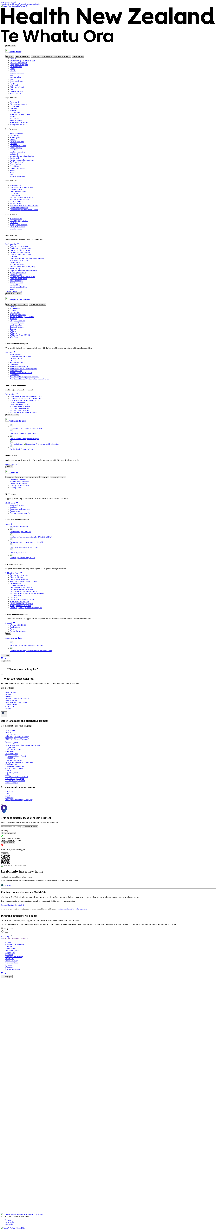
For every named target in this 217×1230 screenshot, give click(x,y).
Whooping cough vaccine (19, 221)
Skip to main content (8, 2)
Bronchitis (13, 108)
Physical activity (16, 164)
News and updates (12, 951)
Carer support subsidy (18, 402)
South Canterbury (16, 325)
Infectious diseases (16, 81)
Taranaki (13, 329)
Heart (12, 79)
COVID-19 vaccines (17, 227)
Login (5, 658)
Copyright (9, 1224)
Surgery (13, 116)
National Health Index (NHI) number (23, 412)
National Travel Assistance (19, 410)
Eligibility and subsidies (37, 304)
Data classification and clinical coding (23, 591)
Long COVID (15, 106)
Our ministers (15, 511)
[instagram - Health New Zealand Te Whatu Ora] (2, 983)
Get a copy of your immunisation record (24, 210)
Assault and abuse (16, 283)
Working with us (16, 488)
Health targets (10, 503)
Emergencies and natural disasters (22, 156)
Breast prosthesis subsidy (19, 404)
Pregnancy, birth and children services (23, 271)
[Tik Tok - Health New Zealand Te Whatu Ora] (2, 1209)
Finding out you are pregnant (20, 248)
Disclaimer (9, 967)
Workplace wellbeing (17, 176)
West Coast (14, 337)
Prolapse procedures (17, 142)
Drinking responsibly (17, 152)
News (7, 524)
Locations (8, 965)
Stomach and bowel (17, 91)
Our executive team (17, 505)
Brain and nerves (16, 67)
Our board (13, 507)
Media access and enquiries (19, 602)
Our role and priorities (18, 479)
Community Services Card (19, 408)
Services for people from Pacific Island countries (27, 398)
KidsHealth (7, 885)
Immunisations (47, 56)
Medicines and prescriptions (20, 114)
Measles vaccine (16, 185)
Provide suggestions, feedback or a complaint (26, 608)
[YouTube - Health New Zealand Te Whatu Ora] (2, 1206)
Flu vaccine (14, 223)
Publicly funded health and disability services (26, 396)
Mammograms (15, 138)
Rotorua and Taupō (17, 323)
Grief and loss (15, 285)
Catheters (13, 144)
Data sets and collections (18, 575)
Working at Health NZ (18, 625)
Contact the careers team (18, 631)
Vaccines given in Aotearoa (19, 199)
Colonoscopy (14, 136)
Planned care (14, 375)
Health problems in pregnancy (20, 252)
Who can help (10, 394)
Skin (11, 89)
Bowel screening (16, 189)
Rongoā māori (15, 118)
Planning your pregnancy (19, 246)
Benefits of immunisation (19, 208)
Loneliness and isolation (18, 287)
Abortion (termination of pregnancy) (23, 266)
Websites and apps (12, 963)
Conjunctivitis (15, 112)
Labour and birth (16, 262)
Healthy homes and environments (22, 160)
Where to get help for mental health (22, 277)
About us (9, 467)
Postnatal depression (17, 264)
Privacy (8, 1220)
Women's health (15, 93)
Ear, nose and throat (17, 73)
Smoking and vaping (17, 168)
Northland (13, 319)
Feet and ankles (15, 77)
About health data (16, 577)
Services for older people (19, 367)
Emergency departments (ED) (20, 356)
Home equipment (16, 120)
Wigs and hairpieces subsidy (20, 406)
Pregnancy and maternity (62, 56)
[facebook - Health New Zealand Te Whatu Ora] (2, 980)
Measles (13, 110)
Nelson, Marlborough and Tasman (22, 317)
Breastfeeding (15, 268)
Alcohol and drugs (16, 281)
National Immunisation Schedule (21, 197)
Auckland (13, 306)
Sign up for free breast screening (21, 187)
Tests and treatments (22, 56)
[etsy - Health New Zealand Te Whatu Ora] (108, 1203)
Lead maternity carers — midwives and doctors (27, 258)
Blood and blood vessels (18, 63)
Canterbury (14, 311)
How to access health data (19, 579)
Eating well (14, 154)
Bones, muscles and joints (19, 65)
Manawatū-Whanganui (18, 315)
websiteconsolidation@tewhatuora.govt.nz (71, 909)
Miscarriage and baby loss (19, 260)
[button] (4, 933)
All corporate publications (19, 526)
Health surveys (15, 583)
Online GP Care (11, 464)
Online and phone (12, 415)
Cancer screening (16, 148)
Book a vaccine (15, 204)
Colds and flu (15, 102)
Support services (16, 371)
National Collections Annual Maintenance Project (27, 593)
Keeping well (36, 56)
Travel (12, 172)
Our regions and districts (18, 483)
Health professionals (32, 4)
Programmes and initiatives (19, 481)
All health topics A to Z (13, 291)
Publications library (32, 477)
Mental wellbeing (78, 56)
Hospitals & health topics (10, 4)
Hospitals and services (13, 294)
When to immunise (16, 201)
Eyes (11, 75)
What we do (10, 477)
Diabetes (13, 71)
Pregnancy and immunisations (20, 254)
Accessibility (10, 1222)
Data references (15, 595)
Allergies (13, 59)
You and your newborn (18, 273)
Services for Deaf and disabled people (23, 369)
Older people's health (17, 87)
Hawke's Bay (15, 313)
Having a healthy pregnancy (20, 250)
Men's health (14, 85)
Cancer (12, 69)
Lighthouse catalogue (17, 585)
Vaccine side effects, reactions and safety (24, 206)
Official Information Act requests (21, 604)
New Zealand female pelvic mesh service (24, 377)
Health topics (10, 46)
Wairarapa (13, 333)
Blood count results (17, 133)
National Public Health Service (21, 373)
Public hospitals (15, 354)
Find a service (22, 304)
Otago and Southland (17, 321)
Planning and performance (19, 485)
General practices (16, 358)
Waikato (13, 331)
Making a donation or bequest (20, 606)
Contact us (54, 477)
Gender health (15, 158)
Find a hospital (11, 304)
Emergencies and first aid (19, 125)
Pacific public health (17, 162)
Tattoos (12, 170)
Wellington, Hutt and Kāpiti (20, 335)
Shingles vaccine (16, 229)
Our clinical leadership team (20, 509)
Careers (22, 4)
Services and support (12, 969)
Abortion (13, 140)
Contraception (15, 193)
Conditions (9, 56)
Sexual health (15, 166)
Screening (13, 256)
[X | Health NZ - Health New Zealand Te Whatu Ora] (2, 1212)
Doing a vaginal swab (18, 191)
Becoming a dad (16, 275)
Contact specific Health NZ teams (22, 600)
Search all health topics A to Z (11, 905)
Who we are (20, 477)
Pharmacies (14, 365)
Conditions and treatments (14, 944)
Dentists (13, 360)
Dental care (14, 150)
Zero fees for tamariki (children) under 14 (24, 400)
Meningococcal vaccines (18, 225)
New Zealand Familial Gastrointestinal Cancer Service (29, 379)
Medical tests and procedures (20, 122)
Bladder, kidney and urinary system (22, 61)
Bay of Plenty (15, 309)
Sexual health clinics (17, 362)
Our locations (15, 627)
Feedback (9, 352)
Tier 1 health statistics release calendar (23, 581)
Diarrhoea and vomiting (18, 104)
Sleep (12, 174)
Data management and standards (21, 589)
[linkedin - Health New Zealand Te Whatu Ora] (2, 986)
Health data (44, 477)
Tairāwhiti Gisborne (17, 327)
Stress (12, 289)
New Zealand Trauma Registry (21, 587)
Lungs (12, 83)
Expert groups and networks (20, 513)
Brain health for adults (18, 146)
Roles (12, 629)
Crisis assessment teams (18, 279)
